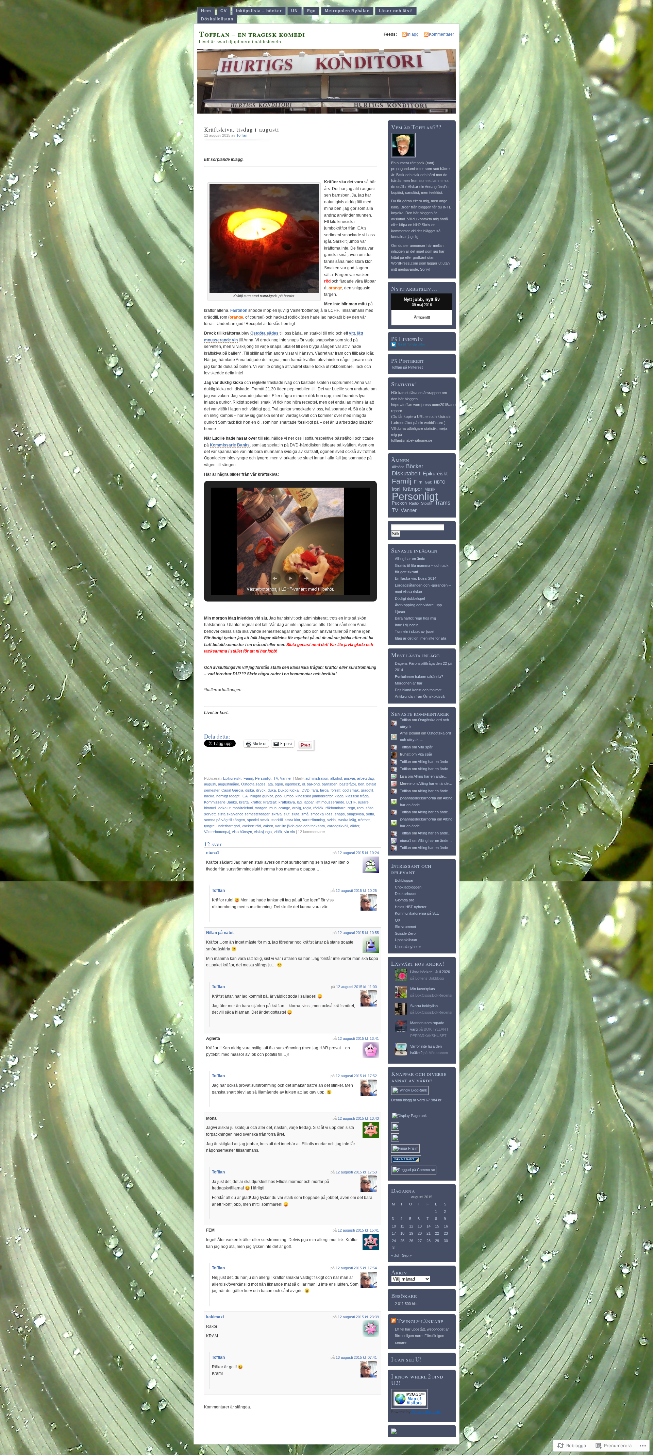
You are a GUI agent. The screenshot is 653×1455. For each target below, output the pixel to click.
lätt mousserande (330, 802)
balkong (313, 784)
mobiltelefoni (243, 808)
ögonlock (292, 784)
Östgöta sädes (264, 333)
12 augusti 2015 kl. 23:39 (358, 1317)
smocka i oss (322, 814)
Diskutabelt (406, 473)
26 (411, 1241)
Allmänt (398, 467)
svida (331, 820)
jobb (278, 796)
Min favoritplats (422, 989)
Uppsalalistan (406, 940)
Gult (428, 482)
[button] (275, 578)
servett (210, 814)
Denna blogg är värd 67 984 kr (416, 1100)
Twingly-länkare (420, 1321)
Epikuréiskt (232, 778)
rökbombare (335, 808)
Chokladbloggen (408, 887)
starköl (277, 820)
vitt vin (289, 832)
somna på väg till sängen (224, 820)
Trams (443, 503)
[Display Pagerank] (409, 1116)
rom (360, 808)
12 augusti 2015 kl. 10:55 (358, 933)
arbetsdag (365, 778)
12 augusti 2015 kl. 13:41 (358, 1038)
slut (286, 814)
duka (272, 790)
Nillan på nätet (220, 932)
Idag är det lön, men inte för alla (420, 638)
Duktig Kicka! (289, 790)
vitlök (278, 832)
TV (275, 778)
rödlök (318, 808)
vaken (268, 826)
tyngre (209, 826)
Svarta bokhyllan (424, 1006)
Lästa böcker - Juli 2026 (430, 972)
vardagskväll (337, 826)
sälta (369, 808)
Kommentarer (441, 34)
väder (354, 826)
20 (420, 1233)
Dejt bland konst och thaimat (418, 690)
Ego (311, 11)
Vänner (286, 778)
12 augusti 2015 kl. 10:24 (358, 853)
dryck (261, 790)
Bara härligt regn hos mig (415, 618)
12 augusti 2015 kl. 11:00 (356, 987)
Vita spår (425, 747)
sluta (295, 814)
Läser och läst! (396, 11)
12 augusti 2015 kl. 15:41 (358, 1230)
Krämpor (412, 489)
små (304, 814)
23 (446, 1233)
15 (437, 1226)
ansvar (349, 778)
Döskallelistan (217, 19)
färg (315, 790)
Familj (248, 778)
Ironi (396, 489)
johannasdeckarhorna (418, 798)
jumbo (289, 796)
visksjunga (263, 832)
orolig (296, 808)
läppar (309, 802)
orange (284, 808)
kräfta (244, 802)
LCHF (351, 802)
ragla (307, 808)
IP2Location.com (426, 1411)
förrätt (335, 790)
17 (394, 1233)
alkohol (336, 778)
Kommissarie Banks (230, 445)
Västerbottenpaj (217, 832)
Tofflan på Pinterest (407, 367)
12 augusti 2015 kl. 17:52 (356, 1076)
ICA (244, 796)
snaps (340, 814)
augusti (210, 784)
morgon (261, 808)
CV (223, 11)
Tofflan (241, 135)
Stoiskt (426, 503)
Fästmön (238, 310)
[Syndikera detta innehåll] (393, 1321)
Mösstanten (438, 1053)
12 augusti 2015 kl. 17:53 (356, 1172)
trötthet (364, 820)
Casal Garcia (232, 790)
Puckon (399, 503)
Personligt (263, 778)
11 (402, 1226)
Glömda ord (404, 900)
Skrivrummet (405, 927)
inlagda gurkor (261, 796)
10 (394, 1226)
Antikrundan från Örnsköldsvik (420, 696)
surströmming (313, 820)
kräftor (256, 802)
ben (361, 784)
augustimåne (228, 784)
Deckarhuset (405, 894)
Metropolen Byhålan (347, 11)
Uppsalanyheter (408, 947)
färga (324, 790)
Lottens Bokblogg (429, 978)
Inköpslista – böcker (259, 11)
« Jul (395, 1255)
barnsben (329, 784)
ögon (279, 784)
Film (418, 482)
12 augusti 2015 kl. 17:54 (356, 1268)
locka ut (224, 808)
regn (351, 808)
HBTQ (439, 482)
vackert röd (251, 826)
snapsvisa (355, 814)
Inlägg (413, 34)
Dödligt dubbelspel (410, 598)
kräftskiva (287, 802)
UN (294, 11)
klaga (339, 796)
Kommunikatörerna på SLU (417, 913)
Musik (429, 489)
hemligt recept (227, 796)
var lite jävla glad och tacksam (300, 826)
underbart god (228, 826)
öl (303, 784)
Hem (206, 11)
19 (411, 1233)
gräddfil (367, 790)
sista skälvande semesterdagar (243, 814)
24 (394, 1241)
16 (446, 1226)
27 (420, 1241)
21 (428, 1233)
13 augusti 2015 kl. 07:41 (356, 1357)
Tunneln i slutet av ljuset (414, 631)
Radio (414, 503)
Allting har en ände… (412, 559)
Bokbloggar (404, 880)
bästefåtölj (347, 784)
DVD (305, 790)
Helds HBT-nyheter (410, 907)
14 (428, 1226)
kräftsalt (270, 802)
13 (420, 1226)
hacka (209, 796)
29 (437, 1241)
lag (299, 802)
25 (402, 1241)
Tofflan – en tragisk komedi (252, 34)
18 (402, 1233)
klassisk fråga (357, 796)
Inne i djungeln (406, 625)
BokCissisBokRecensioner (437, 995)
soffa (370, 814)
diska (249, 790)
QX (397, 920)
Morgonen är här (408, 683)
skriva (276, 814)
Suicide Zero (405, 933)
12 (411, 1226)
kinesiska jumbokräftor (314, 796)
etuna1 (212, 852)
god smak (350, 790)
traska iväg (347, 820)
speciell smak (258, 820)
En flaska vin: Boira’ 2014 (415, 578)
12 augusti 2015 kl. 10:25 (356, 891)
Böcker (414, 466)
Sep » (407, 1255)
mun (273, 808)
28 (428, 1241)
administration (316, 778)
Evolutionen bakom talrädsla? (419, 677)
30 (446, 1241)
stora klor (292, 820)
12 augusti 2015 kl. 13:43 (358, 1118)
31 (394, 1248)
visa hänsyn (242, 832)
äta (270, 784)
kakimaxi (215, 1317)
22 (437, 1233)
